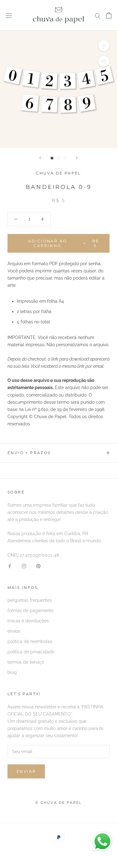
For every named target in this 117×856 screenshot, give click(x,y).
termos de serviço (25, 662)
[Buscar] (97, 15)
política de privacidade (30, 651)
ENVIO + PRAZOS (29, 452)
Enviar (26, 771)
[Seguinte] (77, 157)
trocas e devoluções (28, 620)
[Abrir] (9, 15)
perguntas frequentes (29, 600)
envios (13, 631)
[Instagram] (24, 566)
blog (12, 672)
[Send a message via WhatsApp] (102, 841)
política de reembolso (29, 641)
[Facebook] (9, 566)
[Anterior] (40, 157)
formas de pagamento (30, 610)
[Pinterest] (38, 566)
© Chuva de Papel (58, 802)
